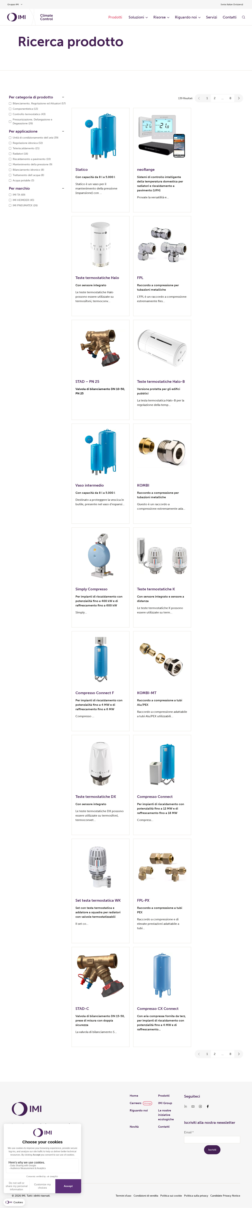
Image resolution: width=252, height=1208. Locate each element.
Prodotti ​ (115, 17)
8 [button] (230, 98)
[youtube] (192, 1106)
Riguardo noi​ (186, 17)
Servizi (211, 17)
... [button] (222, 98)
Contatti (230, 17)
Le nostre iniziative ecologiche (166, 1115)
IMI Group (165, 1103)
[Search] (243, 17)
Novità (134, 1126)
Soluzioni (136, 17)
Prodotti (164, 1095)
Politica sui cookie (171, 1195)
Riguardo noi (139, 1110)
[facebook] (207, 1106)
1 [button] (207, 98)
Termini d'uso (123, 1195)
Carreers (135, 1103)
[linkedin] (185, 1106)
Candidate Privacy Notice (225, 1195)
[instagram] (200, 1106)
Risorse (159, 17)
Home (134, 1095)
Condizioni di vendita (146, 1195)
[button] (199, 98)
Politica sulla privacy (196, 1195)
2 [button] (214, 98)
